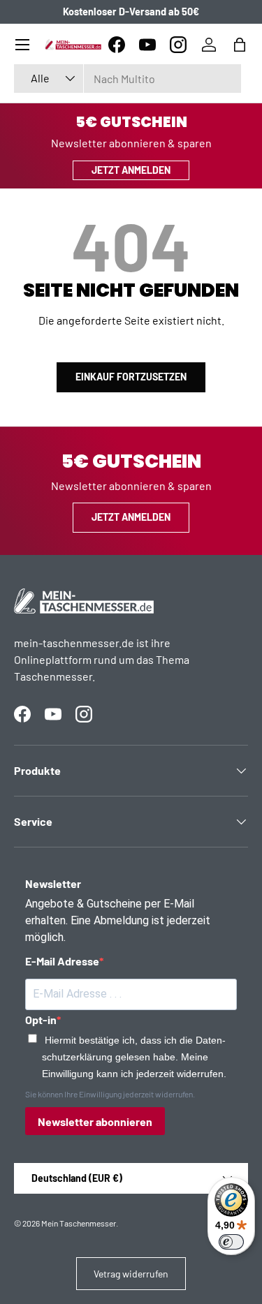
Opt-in (41, 1019)
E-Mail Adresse (62, 961)
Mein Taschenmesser (78, 1223)
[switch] (231, 1242)
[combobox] (127, 78)
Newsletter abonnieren (95, 1121)
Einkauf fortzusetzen (131, 377)
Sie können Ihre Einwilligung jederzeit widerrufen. (110, 1094)
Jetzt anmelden (131, 170)
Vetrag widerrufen (131, 1274)
